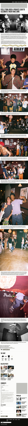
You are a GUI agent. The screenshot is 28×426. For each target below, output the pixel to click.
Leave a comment (3, 405)
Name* (1, 411)
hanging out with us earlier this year (9, 91)
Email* (1, 413)
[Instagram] (23, 0)
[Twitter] (22, 0)
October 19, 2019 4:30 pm (5, 385)
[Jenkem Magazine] (5, 1)
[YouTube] (25, 0)
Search (1, 422)
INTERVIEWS (16, 2)
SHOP (24, 2)
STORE (7, 420)
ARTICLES (13, 2)
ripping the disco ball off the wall (9, 273)
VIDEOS (19, 2)
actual (2, 38)
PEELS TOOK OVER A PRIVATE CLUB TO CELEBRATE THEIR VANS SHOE (13, 10)
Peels (4, 349)
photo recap (7, 349)
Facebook (11, 347)
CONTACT (26, 2)
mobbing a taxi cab (18, 273)
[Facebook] (21, 0)
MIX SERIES (21, 2)
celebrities (4, 38)
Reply (1, 388)
